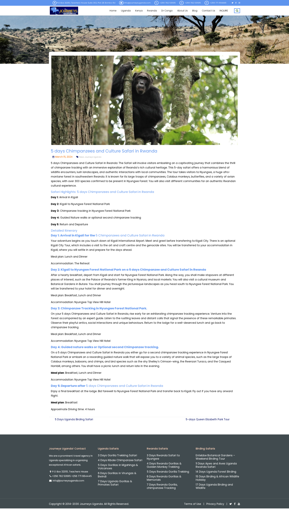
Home (113, 10)
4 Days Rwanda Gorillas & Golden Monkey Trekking (164, 465)
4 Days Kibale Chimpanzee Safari (120, 460)
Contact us (208, 10)
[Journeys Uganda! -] (64, 10)
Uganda (126, 10)
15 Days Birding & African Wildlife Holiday (217, 478)
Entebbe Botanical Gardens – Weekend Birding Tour (215, 457)
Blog (194, 10)
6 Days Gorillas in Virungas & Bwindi (117, 474)
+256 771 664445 (81, 476)
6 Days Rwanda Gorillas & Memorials (164, 478)
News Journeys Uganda (90, 157)
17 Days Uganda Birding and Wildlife (214, 486)
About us (182, 10)
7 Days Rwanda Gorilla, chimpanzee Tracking (162, 486)
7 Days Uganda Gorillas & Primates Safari (115, 482)
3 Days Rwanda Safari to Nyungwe (163, 457)
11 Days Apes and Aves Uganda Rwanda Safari (216, 465)
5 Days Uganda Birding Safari (74, 419)
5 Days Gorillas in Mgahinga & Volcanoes (118, 466)
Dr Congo (167, 10)
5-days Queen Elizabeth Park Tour (208, 419)
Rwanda (152, 10)
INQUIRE (224, 10)
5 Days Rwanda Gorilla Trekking (168, 471)
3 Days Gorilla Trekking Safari (117, 455)
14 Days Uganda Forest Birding (216, 471)
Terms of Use (192, 504)
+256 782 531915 (61, 476)
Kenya (139, 10)
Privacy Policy (215, 504)
